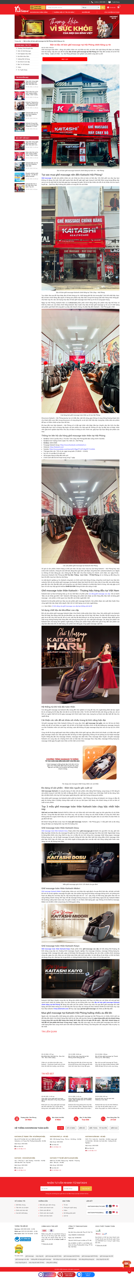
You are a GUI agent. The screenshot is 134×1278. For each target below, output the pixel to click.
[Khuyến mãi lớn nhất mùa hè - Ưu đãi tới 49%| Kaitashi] (20, 177)
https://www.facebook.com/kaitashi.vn (73, 445)
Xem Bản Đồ (19, 1146)
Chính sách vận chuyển (46, 1213)
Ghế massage (46, 178)
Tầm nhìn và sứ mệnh (22, 1207)
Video (19, 67)
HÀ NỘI (60, 1128)
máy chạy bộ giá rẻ (21, 1262)
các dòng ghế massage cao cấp (99, 594)
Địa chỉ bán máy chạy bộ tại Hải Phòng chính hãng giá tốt (78, 1056)
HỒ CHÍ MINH (71, 1128)
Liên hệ (66, 1216)
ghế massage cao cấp (22, 1259)
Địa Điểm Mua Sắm (23, 56)
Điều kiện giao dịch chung (47, 1205)
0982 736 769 (26, 1233)
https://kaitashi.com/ (57, 447)
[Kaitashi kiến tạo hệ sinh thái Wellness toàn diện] (20, 116)
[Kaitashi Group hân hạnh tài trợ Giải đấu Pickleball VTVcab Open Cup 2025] (20, 127)
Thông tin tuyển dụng (70, 1207)
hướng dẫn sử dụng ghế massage (41, 1259)
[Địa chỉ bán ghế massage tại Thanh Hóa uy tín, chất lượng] (107, 1042)
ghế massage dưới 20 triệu (72, 1256)
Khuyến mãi (86, 12)
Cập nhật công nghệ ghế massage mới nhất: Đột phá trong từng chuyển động (53, 1100)
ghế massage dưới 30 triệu (90, 1256)
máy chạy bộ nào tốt (102, 1259)
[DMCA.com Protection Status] (19, 1249)
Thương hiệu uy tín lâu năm (63, 12)
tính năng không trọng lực (86, 1259)
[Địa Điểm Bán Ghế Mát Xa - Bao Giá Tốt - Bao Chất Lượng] (53, 1046)
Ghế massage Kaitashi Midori (51, 891)
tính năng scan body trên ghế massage (65, 1259)
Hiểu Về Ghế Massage (24, 51)
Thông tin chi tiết (48, 1244)
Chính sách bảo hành (46, 1216)
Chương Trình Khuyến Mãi (25, 48)
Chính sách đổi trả (45, 1210)
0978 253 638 (25, 1231)
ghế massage (30, 1256)
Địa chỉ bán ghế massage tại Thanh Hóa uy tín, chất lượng (106, 1056)
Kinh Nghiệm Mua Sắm (24, 54)
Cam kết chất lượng (21, 1213)
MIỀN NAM (114, 1128)
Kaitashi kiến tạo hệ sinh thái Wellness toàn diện (104, 1099)
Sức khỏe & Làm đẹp (24, 62)
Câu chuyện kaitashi (111, 12)
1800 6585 (24, 1144)
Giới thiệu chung (20, 1205)
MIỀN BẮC (82, 1128)
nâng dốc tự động (51, 1262)
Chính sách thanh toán (46, 1207)
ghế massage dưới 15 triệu (53, 1256)
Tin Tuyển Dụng (22, 70)
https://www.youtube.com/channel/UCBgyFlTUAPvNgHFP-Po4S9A (72, 449)
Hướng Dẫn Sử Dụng (24, 59)
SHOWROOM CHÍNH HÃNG (39, 12)
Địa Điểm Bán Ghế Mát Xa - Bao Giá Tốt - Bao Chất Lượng (52, 1056)
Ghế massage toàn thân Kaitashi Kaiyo (55, 949)
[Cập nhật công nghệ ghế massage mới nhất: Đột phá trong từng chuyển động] (20, 85)
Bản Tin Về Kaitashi (23, 64)
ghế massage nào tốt (106, 1256)
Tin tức (66, 1205)
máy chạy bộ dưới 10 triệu (36, 1262)
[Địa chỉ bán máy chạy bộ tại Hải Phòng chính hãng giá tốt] (80, 1042)
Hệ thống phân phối (69, 1213)
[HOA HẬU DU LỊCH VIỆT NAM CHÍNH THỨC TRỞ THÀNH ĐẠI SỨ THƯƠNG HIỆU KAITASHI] (20, 95)
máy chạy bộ (39, 1256)
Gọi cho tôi (86, 1188)
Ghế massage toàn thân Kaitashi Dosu (54, 831)
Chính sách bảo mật (22, 1210)
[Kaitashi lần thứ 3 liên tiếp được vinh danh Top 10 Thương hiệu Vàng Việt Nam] (20, 187)
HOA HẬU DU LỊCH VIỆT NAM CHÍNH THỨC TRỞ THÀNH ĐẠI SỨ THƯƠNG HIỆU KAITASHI (80, 1100)
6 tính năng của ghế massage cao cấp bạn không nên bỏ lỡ (72, 606)
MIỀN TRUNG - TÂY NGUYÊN (98, 1128)
